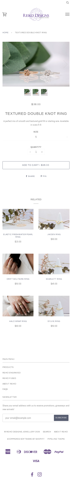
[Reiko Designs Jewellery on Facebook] (32, 475)
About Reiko (9, 384)
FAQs (5, 389)
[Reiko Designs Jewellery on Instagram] (40, 475)
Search (47, 432)
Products (8, 367)
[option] (36, 64)
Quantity (36, 147)
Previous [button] (8, 64)
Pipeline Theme (56, 439)
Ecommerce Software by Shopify (26, 439)
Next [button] (63, 64)
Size (36, 132)
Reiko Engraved (12, 373)
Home (6, 33)
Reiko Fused (9, 378)
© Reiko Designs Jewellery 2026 (22, 432)
